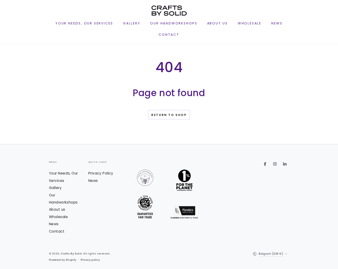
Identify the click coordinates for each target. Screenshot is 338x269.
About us (57, 209)
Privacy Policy (100, 173)
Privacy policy (90, 260)
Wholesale (58, 216)
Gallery (55, 187)
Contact (57, 231)
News (54, 224)
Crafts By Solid (71, 253)
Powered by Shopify (62, 260)
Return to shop (168, 115)
